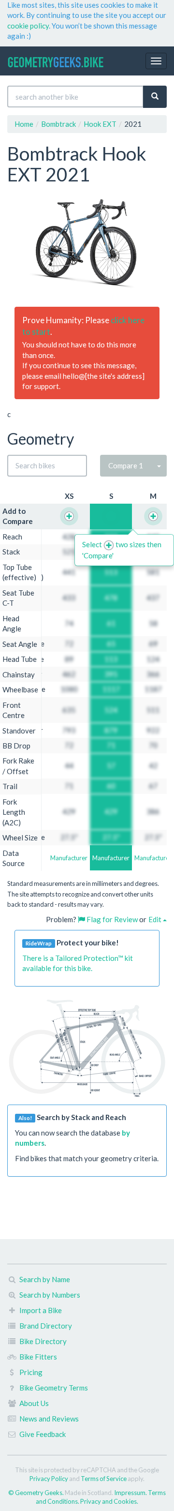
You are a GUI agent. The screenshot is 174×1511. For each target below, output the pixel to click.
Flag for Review (111, 919)
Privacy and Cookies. (109, 1501)
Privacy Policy (48, 1478)
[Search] (155, 96)
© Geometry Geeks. (36, 1492)
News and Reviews (49, 1418)
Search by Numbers (49, 1294)
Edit (155, 919)
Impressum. (131, 1492)
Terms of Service (104, 1478)
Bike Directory (43, 1341)
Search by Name (44, 1279)
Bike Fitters (38, 1356)
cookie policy (28, 25)
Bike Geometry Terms (53, 1387)
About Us (34, 1403)
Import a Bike (40, 1310)
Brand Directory (45, 1325)
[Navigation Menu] (156, 61)
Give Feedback (42, 1434)
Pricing (31, 1372)
